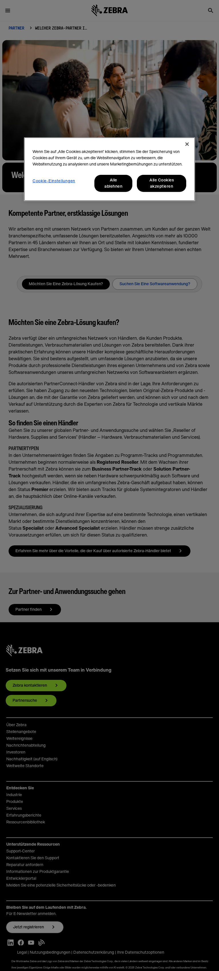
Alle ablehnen (113, 183)
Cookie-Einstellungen (54, 181)
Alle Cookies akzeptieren (161, 183)
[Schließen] (187, 144)
